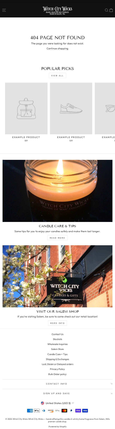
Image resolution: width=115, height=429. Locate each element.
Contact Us (57, 334)
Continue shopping (57, 48)
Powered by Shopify (57, 426)
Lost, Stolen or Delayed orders (57, 364)
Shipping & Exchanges (57, 359)
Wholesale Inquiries (57, 344)
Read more (57, 238)
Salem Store (57, 349)
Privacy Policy (57, 369)
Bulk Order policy (57, 374)
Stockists (57, 339)
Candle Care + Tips (57, 354)
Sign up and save (56, 393)
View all (57, 75)
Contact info (57, 384)
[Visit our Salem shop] (57, 276)
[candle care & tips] (57, 191)
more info (57, 323)
